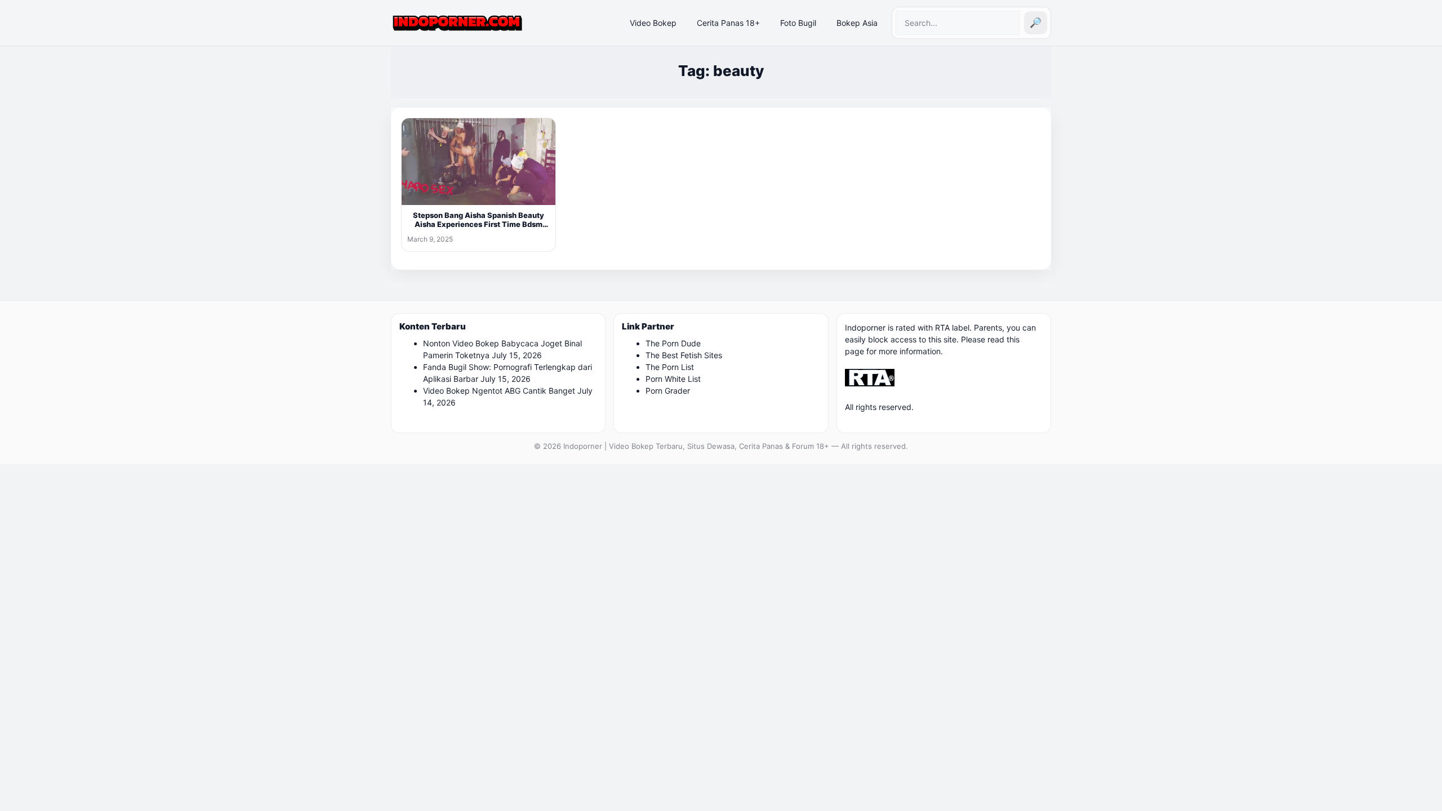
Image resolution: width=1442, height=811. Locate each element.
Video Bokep (653, 23)
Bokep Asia (857, 23)
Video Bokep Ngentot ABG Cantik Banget (499, 390)
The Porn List (670, 367)
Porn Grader (668, 390)
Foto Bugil (798, 23)
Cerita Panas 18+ (728, 23)
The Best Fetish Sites (684, 355)
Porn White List (673, 379)
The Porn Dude (673, 343)
